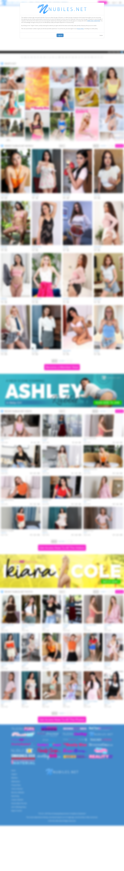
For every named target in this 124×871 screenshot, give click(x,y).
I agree (60, 35)
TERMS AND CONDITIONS (93, 21)
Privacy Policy (80, 28)
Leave (101, 35)
